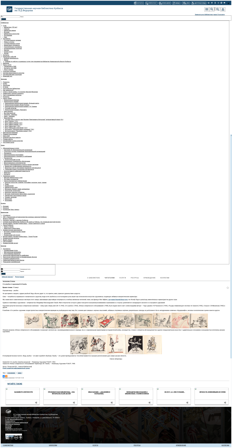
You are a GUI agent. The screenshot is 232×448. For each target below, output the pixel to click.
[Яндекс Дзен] (218, 3)
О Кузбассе (6, 215)
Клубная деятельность (11, 58)
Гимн (5, 37)
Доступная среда (8, 142)
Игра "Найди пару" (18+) (12, 126)
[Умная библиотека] (186, 3)
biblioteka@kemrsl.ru (16, 419)
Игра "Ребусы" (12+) (11, 121)
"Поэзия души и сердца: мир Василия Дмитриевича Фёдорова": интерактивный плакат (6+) (34, 119)
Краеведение (9, 186)
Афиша (6, 60)
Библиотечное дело (11, 187)
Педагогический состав (12, 160)
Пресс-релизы (8, 70)
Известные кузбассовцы (12, 228)
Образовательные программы (13, 155)
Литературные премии (11, 101)
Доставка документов (11, 179)
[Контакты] (139, 3)
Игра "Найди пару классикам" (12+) (16, 128)
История (6, 32)
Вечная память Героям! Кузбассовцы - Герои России (20, 236)
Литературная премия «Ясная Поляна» (17, 105)
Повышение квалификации (11, 262)
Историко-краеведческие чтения (14, 232)
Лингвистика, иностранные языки (15, 195)
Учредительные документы (13, 47)
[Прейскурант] (151, 3)
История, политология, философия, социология (20, 194)
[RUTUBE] (212, 3)
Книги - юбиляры (9, 116)
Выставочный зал (9, 113)
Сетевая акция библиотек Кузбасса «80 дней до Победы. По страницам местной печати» (32, 222)
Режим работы (8, 139)
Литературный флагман (11, 100)
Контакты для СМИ (10, 68)
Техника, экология (10, 197)
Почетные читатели (9, 71)
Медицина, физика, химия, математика (17, 189)
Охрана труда (8, 52)
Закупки (6, 50)
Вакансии (6, 63)
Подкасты (6, 82)
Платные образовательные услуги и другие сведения (21, 164)
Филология (8, 199)
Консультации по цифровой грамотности (17, 171)
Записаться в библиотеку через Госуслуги (210, 14)
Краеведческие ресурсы (11, 238)
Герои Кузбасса (8, 225)
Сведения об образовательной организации (18, 150)
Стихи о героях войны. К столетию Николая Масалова (20, 92)
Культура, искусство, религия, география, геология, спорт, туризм (25, 182)
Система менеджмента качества (13, 73)
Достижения (8, 35)
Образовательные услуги (11, 148)
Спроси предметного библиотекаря (15, 181)
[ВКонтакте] (209, 3)
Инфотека (7, 173)
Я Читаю (5, 87)
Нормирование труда (11, 250)
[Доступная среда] (198, 3)
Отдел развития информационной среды (16, 368)
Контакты (6, 55)
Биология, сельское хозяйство (14, 192)
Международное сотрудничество (15, 163)
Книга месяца (8, 111)
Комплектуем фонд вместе (12, 137)
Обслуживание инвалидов (12, 254)
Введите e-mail (27, 434)
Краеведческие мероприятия (12, 230)
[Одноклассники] (215, 3)
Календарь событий (9, 56)
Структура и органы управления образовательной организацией (24, 151)
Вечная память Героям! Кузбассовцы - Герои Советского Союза (24, 223)
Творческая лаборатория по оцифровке (16, 255)
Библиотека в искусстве (11, 34)
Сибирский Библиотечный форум (13, 260)
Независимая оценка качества (13, 141)
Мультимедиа (8, 118)
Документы (7, 39)
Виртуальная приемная (10, 132)
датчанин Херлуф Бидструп (118, 299)
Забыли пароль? (7, 277)
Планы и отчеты (9, 42)
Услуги (2, 145)
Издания (6, 206)
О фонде (6, 29)
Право (7, 184)
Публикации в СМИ (10, 66)
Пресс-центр (7, 65)
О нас (4, 25)
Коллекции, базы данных (11, 209)
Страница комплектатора (11, 258)
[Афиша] (176, 3)
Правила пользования (10, 134)
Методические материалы (12, 252)
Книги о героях (9, 227)
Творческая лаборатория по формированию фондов (20, 257)
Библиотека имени (10, 30)
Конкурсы (6, 97)
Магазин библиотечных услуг (13, 177)
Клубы (5, 84)
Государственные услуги (12, 43)
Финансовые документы (12, 45)
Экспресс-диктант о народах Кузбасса (15, 220)
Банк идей (6, 136)
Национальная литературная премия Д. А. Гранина (21, 106)
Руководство (8, 158)
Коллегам (3, 246)
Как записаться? (8, 90)
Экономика (8, 200)
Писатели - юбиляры (10, 115)
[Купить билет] (165, 3)
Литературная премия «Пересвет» (16, 110)
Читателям (4, 79)
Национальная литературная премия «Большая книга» (22, 103)
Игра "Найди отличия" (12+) (13, 123)
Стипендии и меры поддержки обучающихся (19, 169)
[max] (221, 3)
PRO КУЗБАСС (7, 241)
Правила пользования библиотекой (16, 422)
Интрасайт (8, 426)
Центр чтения (7, 98)
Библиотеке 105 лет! (10, 27)
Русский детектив (10, 108)
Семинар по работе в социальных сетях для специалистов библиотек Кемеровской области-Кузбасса (38, 61)
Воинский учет (7, 76)
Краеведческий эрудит (10, 243)
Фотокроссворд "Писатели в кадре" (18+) (18, 131)
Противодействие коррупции (12, 74)
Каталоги (6, 208)
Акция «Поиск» (8, 240)
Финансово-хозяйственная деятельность (18, 166)
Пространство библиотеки (11, 88)
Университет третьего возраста (13, 93)
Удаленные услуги (9, 176)
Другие (6, 53)
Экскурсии (6, 85)
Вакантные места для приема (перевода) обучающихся (23, 168)
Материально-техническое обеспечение (17, 161)
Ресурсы (3, 203)
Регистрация (19, 277)
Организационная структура (13, 48)
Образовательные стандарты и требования (18, 156)
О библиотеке (5, 22)
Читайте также (14, 384)
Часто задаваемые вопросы (12, 95)
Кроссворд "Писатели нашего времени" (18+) (19, 129)
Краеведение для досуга (12, 235)
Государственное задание (12, 40)
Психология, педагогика (12, 191)
